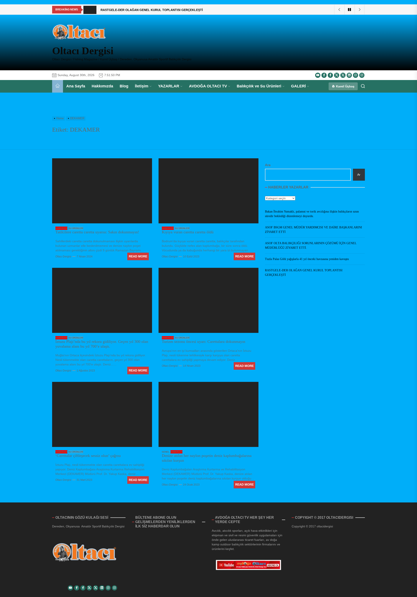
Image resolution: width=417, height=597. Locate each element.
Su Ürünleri (75, 228)
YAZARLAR (168, 86)
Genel (165, 452)
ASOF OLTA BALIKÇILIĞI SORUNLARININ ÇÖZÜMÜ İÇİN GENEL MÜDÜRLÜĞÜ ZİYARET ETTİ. (310, 245)
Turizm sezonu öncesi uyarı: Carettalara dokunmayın (203, 341)
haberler (61, 228)
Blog (124, 86)
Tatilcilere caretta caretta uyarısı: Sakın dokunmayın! (97, 232)
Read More (138, 256)
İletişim (141, 86)
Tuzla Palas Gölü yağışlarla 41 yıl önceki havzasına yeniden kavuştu (307, 259)
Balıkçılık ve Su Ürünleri (259, 86)
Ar (358, 174)
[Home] (57, 86)
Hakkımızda (102, 86)
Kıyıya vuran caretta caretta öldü (187, 232)
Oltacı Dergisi (82, 50)
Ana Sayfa (75, 86)
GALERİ (298, 86)
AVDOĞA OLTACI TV (208, 86)
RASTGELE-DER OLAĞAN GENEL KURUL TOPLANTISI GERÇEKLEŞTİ (304, 272)
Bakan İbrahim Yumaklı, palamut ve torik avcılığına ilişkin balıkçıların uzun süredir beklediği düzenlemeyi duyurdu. (312, 214)
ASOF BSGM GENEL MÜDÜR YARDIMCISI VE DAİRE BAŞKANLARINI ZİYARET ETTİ (313, 230)
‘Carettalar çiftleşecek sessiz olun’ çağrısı (88, 455)
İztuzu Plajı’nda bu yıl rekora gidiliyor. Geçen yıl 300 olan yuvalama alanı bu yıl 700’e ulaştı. (101, 343)
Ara (267, 165)
